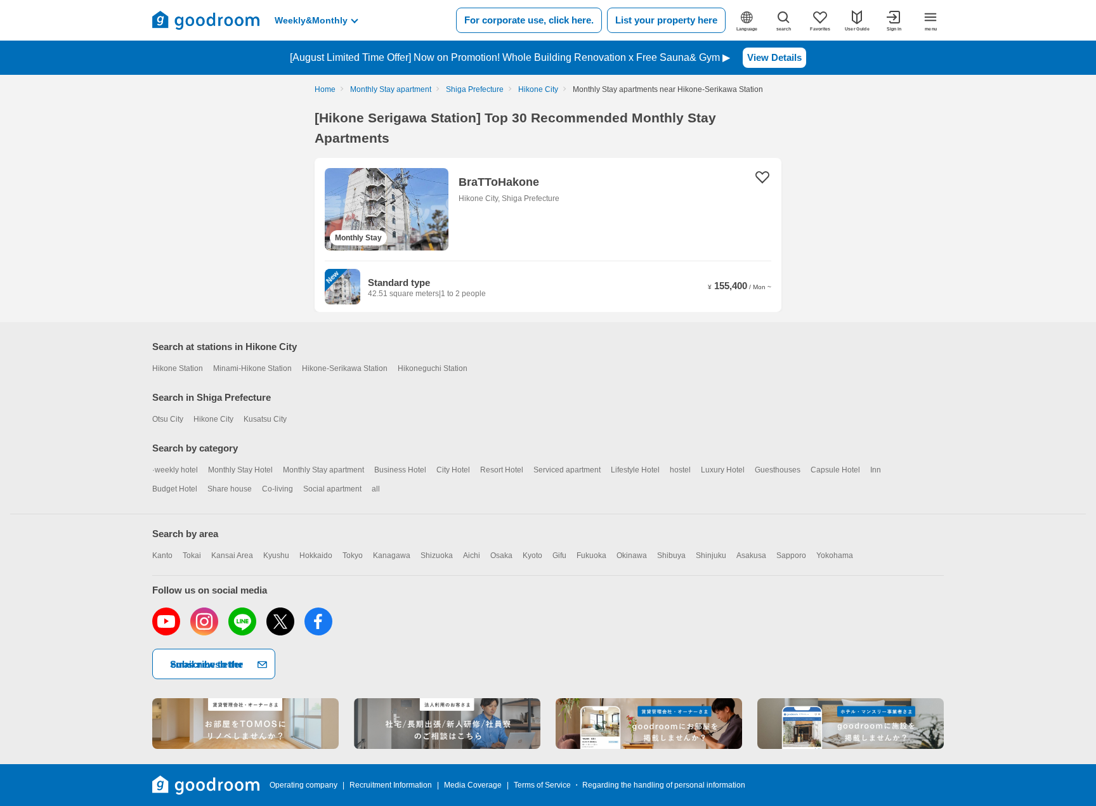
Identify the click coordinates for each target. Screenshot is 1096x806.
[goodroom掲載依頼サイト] (649, 723)
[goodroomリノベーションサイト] (245, 723)
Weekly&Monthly (311, 20)
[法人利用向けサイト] (447, 723)
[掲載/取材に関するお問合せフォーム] (850, 723)
